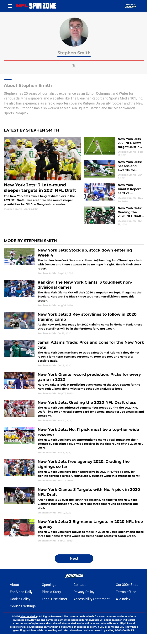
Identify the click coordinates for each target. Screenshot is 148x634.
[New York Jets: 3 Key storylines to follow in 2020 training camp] (74, 323)
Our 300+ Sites (127, 585)
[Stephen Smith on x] (74, 66)
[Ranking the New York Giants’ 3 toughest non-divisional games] (74, 293)
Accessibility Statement (91, 599)
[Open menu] (10, 5)
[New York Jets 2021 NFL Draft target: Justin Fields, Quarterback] (114, 147)
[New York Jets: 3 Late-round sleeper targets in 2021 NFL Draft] (42, 174)
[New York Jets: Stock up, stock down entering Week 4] (74, 261)
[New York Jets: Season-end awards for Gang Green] (114, 170)
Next (74, 558)
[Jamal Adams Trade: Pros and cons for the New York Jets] (74, 353)
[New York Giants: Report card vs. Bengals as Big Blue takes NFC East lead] (114, 193)
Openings (49, 585)
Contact (79, 585)
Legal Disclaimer (54, 599)
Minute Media (28, 616)
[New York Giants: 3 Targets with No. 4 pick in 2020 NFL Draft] (74, 500)
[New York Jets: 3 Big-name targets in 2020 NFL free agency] (74, 530)
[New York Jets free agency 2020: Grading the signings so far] (74, 470)
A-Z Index (123, 599)
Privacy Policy (83, 592)
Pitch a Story (51, 592)
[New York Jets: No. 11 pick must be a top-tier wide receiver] (74, 440)
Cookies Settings (23, 606)
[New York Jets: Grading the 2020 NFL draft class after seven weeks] (114, 216)
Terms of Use (126, 592)
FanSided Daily (21, 592)
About (14, 585)
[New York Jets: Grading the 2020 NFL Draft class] (74, 411)
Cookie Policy (20, 599)
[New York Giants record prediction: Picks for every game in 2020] (74, 383)
